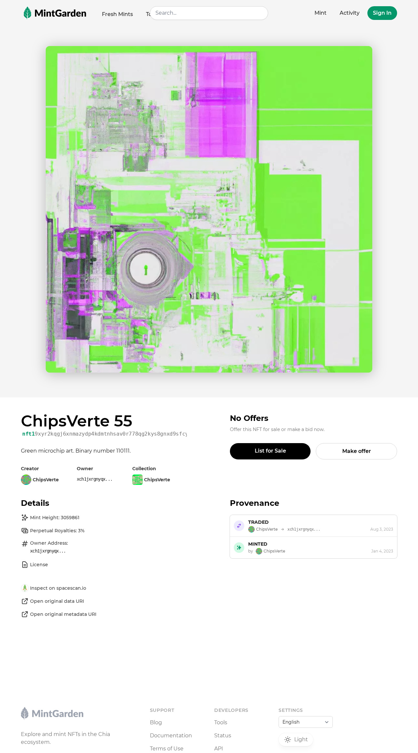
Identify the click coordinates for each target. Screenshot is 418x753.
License (39, 565)
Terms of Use (167, 748)
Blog (156, 722)
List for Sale (270, 451)
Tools (220, 722)
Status (222, 735)
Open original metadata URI (63, 614)
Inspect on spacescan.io (58, 588)
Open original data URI (57, 601)
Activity (350, 13)
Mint (320, 13)
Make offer (356, 451)
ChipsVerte (157, 480)
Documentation (171, 735)
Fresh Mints (117, 14)
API (218, 748)
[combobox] (209, 13)
